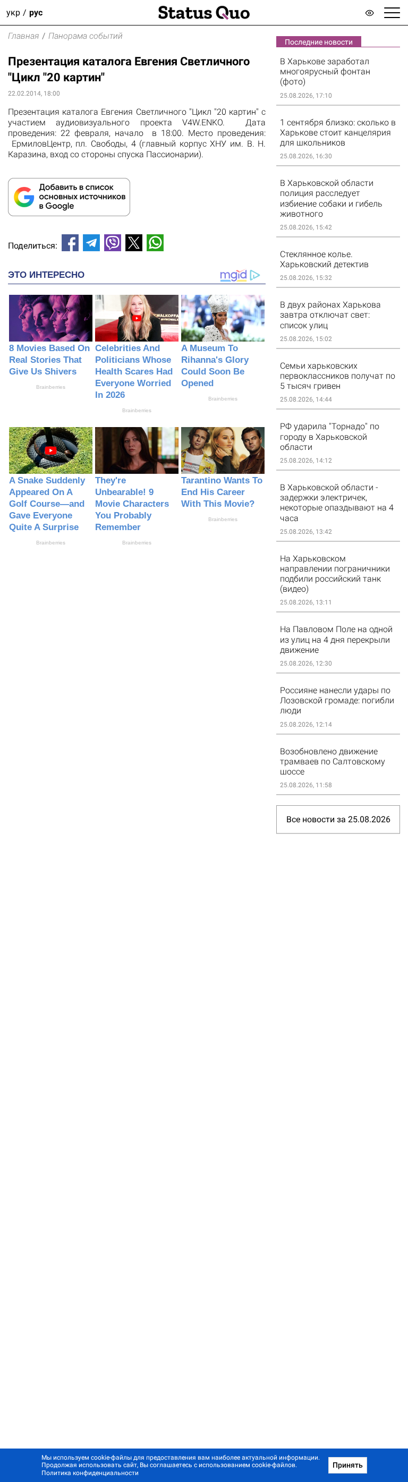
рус (35, 12)
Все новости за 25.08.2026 (338, 819)
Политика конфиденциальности (90, 1473)
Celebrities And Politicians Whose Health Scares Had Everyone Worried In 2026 (134, 371)
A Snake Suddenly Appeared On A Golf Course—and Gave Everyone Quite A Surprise (47, 503)
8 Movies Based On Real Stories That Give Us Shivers (49, 360)
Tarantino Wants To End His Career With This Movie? (221, 492)
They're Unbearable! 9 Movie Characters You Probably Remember (132, 503)
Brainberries (50, 387)
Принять (348, 1465)
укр (13, 12)
